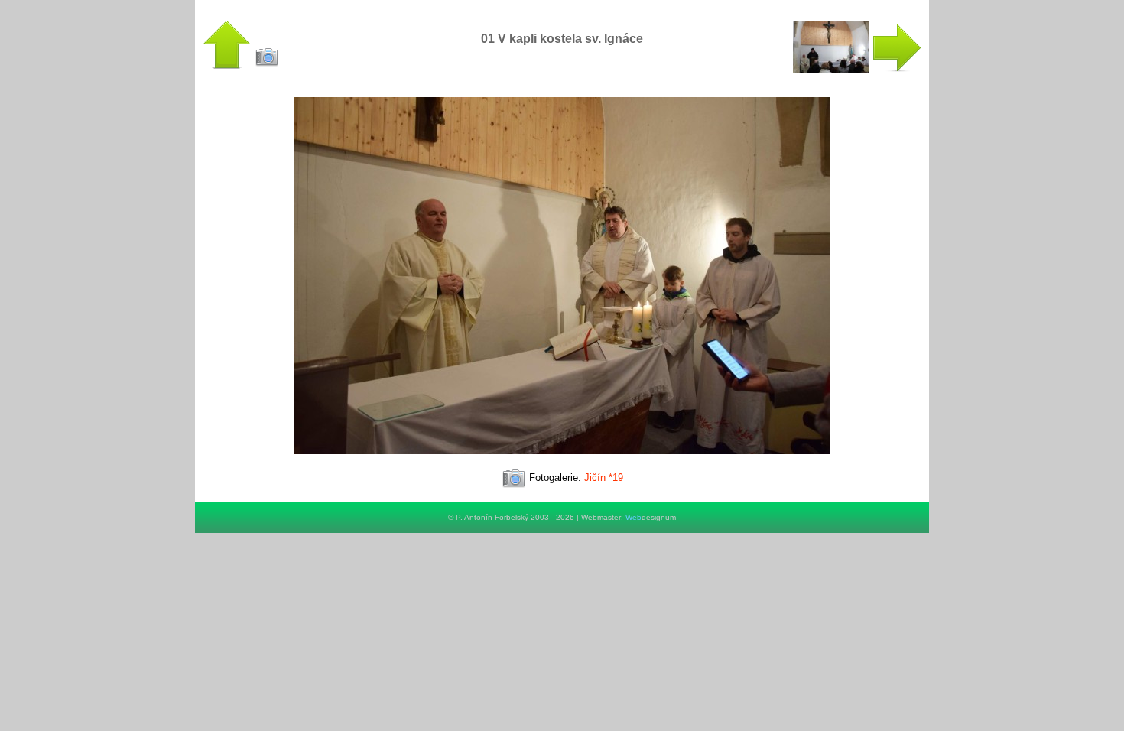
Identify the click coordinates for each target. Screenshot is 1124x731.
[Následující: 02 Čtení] (857, 69)
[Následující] (562, 460)
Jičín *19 (603, 477)
